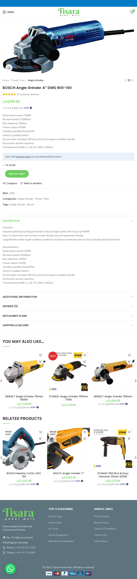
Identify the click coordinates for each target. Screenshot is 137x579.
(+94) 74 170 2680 (25, 552)
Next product (132, 80)
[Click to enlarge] (8, 67)
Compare (11, 183)
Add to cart (17, 173)
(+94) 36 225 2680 (25, 547)
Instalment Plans (15, 316)
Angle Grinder (36, 80)
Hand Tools (54, 522)
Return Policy (101, 522)
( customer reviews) (28, 94)
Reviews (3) (10, 306)
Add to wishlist (33, 183)
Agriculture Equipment (61, 541)
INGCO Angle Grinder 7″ (68, 473)
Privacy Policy (101, 516)
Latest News (101, 541)
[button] (40, 361)
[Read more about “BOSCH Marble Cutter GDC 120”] (40, 438)
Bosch (30, 204)
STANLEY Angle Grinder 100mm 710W (68, 398)
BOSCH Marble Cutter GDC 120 (24, 475)
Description (11, 221)
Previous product (125, 80)
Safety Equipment (58, 534)
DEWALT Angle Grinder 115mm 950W (24, 398)
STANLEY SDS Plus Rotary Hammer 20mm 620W (112, 475)
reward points (23, 156)
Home (6, 80)
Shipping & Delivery (16, 325)
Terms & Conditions (105, 528)
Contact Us (100, 534)
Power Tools (18, 80)
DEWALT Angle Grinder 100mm (113, 396)
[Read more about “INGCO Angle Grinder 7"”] (85, 438)
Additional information (20, 297)
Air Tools (53, 528)
